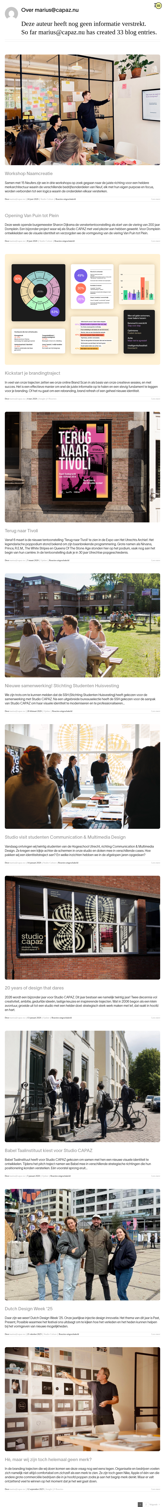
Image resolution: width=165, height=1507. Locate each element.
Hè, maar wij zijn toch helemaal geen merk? (48, 1460)
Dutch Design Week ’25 (29, 1309)
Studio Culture (47, 199)
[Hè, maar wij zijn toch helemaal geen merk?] (82, 1399)
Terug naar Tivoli (21, 531)
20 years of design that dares (34, 988)
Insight (42, 398)
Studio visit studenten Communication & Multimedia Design (65, 837)
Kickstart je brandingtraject (32, 373)
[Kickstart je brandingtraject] (82, 309)
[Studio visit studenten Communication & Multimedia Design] (82, 776)
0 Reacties (51, 398)
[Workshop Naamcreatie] (82, 110)
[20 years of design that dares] (82, 928)
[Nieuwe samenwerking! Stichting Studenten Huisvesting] (82, 625)
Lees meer (155, 199)
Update (44, 560)
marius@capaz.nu (17, 199)
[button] (158, 5)
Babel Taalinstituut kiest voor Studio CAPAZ (48, 1151)
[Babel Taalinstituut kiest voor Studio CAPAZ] (82, 1086)
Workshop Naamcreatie (29, 174)
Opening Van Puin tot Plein (32, 216)
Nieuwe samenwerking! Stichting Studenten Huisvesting (62, 686)
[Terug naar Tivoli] (82, 467)
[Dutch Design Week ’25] (82, 1244)
